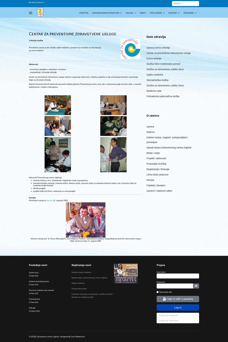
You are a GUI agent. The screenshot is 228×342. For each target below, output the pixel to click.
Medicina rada (153, 91)
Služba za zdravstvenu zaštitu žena (165, 85)
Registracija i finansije (157, 169)
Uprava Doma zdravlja (158, 47)
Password (161, 282)
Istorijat (150, 180)
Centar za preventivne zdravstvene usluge (168, 53)
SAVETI (143, 13)
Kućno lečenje (153, 58)
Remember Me (165, 292)
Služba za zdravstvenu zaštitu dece (165, 69)
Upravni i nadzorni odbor (159, 191)
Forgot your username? (169, 320)
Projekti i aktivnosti (156, 158)
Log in (177, 307)
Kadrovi (150, 132)
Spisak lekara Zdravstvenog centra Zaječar (169, 147)
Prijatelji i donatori (155, 185)
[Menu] (30, 13)
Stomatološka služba (157, 80)
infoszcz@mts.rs (37, 2)
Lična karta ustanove (157, 174)
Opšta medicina (154, 74)
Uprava (150, 126)
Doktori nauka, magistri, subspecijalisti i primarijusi (167, 140)
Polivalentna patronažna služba (162, 96)
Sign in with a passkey (180, 298)
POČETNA (83, 13)
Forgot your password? (168, 315)
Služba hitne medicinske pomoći (163, 64)
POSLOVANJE (156, 13)
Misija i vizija (153, 153)
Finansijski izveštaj (156, 163)
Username (161, 272)
